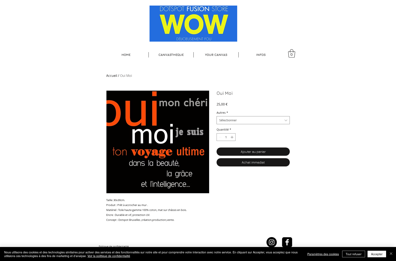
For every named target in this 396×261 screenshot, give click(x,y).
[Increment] (232, 137)
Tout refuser (354, 254)
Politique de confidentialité (114, 246)
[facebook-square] (287, 242)
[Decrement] (219, 137)
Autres (222, 113)
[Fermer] (391, 254)
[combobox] (253, 120)
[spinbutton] (226, 137)
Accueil (111, 75)
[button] (171, 54)
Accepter (377, 254)
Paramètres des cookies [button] (323, 254)
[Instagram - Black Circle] (271, 242)
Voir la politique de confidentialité (108, 256)
